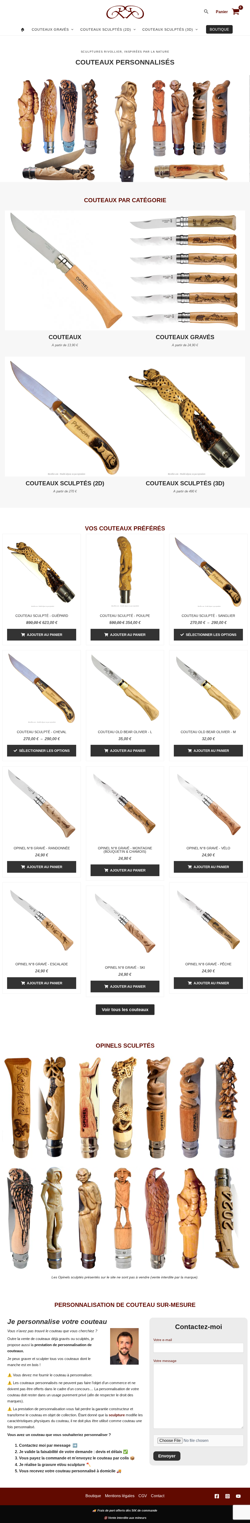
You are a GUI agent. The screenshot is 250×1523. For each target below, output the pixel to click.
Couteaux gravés (50, 29)
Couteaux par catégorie (125, 200)
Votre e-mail (162, 1340)
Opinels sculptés (125, 1045)
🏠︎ (23, 29)
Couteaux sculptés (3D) (167, 29)
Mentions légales (120, 1496)
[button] (206, 11)
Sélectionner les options (211, 635)
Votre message (165, 1361)
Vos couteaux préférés (125, 528)
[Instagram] (227, 1496)
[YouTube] (238, 1496)
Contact (157, 1496)
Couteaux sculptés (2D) (105, 29)
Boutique (93, 1496)
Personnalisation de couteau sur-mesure (125, 1305)
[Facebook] (216, 1496)
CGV (142, 1496)
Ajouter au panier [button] (44, 635)
